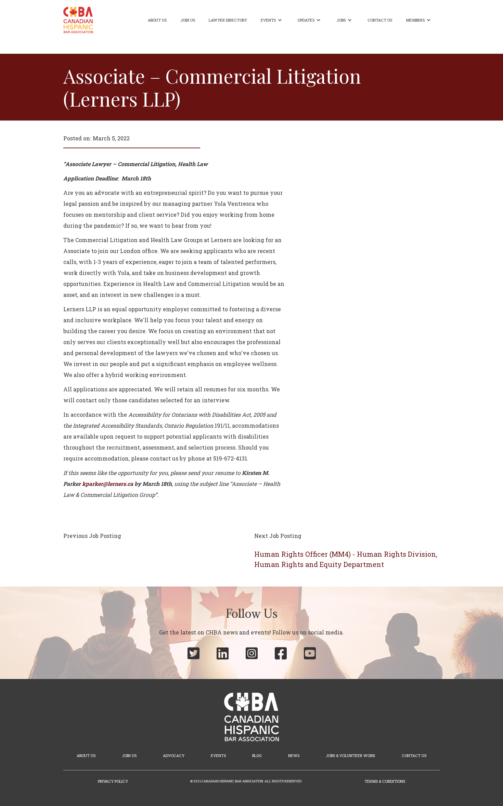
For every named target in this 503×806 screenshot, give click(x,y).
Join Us (187, 20)
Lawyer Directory (228, 20)
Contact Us (379, 20)
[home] (78, 20)
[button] (272, 20)
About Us (157, 20)
